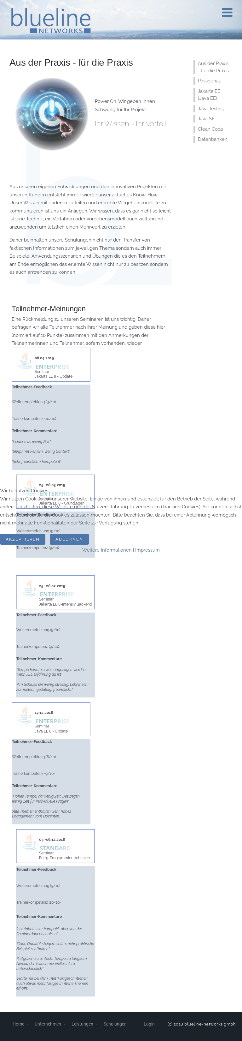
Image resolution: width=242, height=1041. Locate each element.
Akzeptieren (23, 539)
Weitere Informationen (107, 550)
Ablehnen (69, 539)
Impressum (147, 550)
